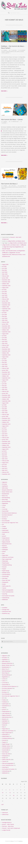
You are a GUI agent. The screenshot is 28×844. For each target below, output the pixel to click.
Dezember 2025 (6, 280)
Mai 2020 (4, 408)
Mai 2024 (4, 316)
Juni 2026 (4, 268)
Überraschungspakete (7, 590)
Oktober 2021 (5, 376)
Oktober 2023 (5, 330)
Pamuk (4, 551)
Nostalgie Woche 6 (6, 822)
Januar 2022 (5, 370)
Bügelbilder (5, 503)
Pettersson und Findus (7, 557)
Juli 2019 (4, 428)
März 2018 (4, 458)
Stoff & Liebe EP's (5, 53)
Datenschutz (5, 814)
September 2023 (6, 331)
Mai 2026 (4, 270)
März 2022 (4, 366)
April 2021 (4, 387)
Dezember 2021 (6, 372)
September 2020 (6, 401)
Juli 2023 (4, 335)
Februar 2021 (5, 391)
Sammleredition (6, 574)
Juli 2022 (4, 358)
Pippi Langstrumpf (6, 559)
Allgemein (22, 50)
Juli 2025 (4, 289)
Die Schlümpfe (5, 520)
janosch (4, 536)
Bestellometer (5, 493)
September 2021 (6, 378)
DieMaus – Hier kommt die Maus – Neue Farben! (13, 47)
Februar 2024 (5, 322)
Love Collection (6, 540)
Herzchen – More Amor (8, 826)
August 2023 (5, 333)
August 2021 (5, 380)
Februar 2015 (5, 472)
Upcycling (4, 593)
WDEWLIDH (5, 599)
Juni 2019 (4, 430)
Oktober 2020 (5, 399)
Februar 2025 (5, 299)
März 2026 (4, 274)
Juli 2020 (4, 405)
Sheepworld (5, 582)
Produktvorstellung (11, 51)
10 (2, 792)
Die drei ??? (5, 517)
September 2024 (6, 308)
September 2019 (6, 424)
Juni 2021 (4, 383)
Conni (3, 507)
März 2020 (4, 412)
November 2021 (6, 374)
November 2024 (6, 305)
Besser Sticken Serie (7, 492)
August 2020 (5, 403)
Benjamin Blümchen (7, 490)
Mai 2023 (4, 339)
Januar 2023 (5, 347)
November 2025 (6, 281)
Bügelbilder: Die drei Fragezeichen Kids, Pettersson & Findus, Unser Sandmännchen (13, 254)
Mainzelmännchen (6, 543)
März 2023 (4, 343)
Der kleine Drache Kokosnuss (9, 513)
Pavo (3, 553)
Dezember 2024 (6, 303)
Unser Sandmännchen (7, 592)
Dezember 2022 (6, 349)
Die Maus (3, 51)
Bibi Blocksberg (6, 497)
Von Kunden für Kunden (8, 595)
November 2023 (6, 328)
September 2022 (6, 355)
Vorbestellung (5, 597)
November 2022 (6, 351)
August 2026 (5, 264)
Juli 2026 (4, 266)
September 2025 (6, 285)
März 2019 (4, 435)
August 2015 (5, 462)
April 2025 (4, 295)
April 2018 (4, 457)
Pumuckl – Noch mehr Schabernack (11, 828)
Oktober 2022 (5, 353)
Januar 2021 (5, 393)
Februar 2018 (5, 460)
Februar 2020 (5, 414)
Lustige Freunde (6, 830)
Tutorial (4, 588)
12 (10, 792)
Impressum (5, 812)
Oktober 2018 (5, 445)
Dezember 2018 (6, 441)
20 (13, 795)
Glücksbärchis (5, 532)
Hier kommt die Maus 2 (9, 184)
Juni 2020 (4, 406)
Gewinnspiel (5, 530)
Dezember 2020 (6, 395)
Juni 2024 (4, 314)
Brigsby (12, 841)
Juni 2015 (4, 464)
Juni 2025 (4, 291)
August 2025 (5, 287)
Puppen (4, 568)
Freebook (4, 528)
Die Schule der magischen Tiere (10, 522)
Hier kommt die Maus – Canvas (12, 119)
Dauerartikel (5, 511)
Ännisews (4, 484)
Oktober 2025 (5, 283)
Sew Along (4, 578)
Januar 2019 (5, 439)
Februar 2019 (5, 437)
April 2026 (4, 272)
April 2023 (4, 341)
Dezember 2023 (6, 326)
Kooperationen (6, 538)
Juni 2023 (4, 337)
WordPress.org (5, 613)
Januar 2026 (5, 278)
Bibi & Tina (5, 495)
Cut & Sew (4, 509)
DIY (3, 524)
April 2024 (4, 318)
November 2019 (6, 420)
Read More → (4, 91)
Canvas (4, 505)
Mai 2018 (4, 455)
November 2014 (6, 474)
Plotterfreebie (5, 563)
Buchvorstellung (6, 501)
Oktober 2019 (5, 422)
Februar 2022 (5, 368)
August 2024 (5, 310)
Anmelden (4, 607)
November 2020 (6, 397)
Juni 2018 (4, 453)
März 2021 (4, 389)
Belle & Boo (5, 488)
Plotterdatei (5, 561)
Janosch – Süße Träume (8, 824)
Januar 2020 (5, 416)
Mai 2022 (4, 362)
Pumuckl (4, 567)
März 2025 (4, 297)
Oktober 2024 (5, 306)
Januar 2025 (5, 301)
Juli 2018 (4, 451)
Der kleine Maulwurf (7, 515)
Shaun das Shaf (6, 580)
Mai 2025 (4, 293)
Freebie (4, 526)
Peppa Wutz (5, 555)
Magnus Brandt (6, 542)
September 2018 (6, 447)
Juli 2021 (4, 381)
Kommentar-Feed (6, 611)
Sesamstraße (5, 576)
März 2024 (4, 320)
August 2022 (5, 356)
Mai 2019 (4, 432)
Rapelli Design (20, 51)
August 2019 (5, 426)
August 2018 (5, 449)
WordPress (21, 841)
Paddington (5, 549)
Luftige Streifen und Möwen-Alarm (16, 241)
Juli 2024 (4, 312)
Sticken (4, 584)
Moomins (4, 545)
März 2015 (4, 470)
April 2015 (4, 468)
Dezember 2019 (6, 418)
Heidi (3, 534)
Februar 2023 (5, 345)
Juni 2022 (4, 360)
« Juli (2, 804)
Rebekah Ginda (6, 572)
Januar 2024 (5, 324)
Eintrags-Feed (5, 609)
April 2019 (4, 433)
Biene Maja (5, 499)
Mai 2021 (4, 385)
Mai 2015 (4, 466)
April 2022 (4, 364)
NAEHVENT (5, 547)
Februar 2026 (5, 276)
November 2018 (6, 443)
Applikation (5, 486)
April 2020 (4, 410)
